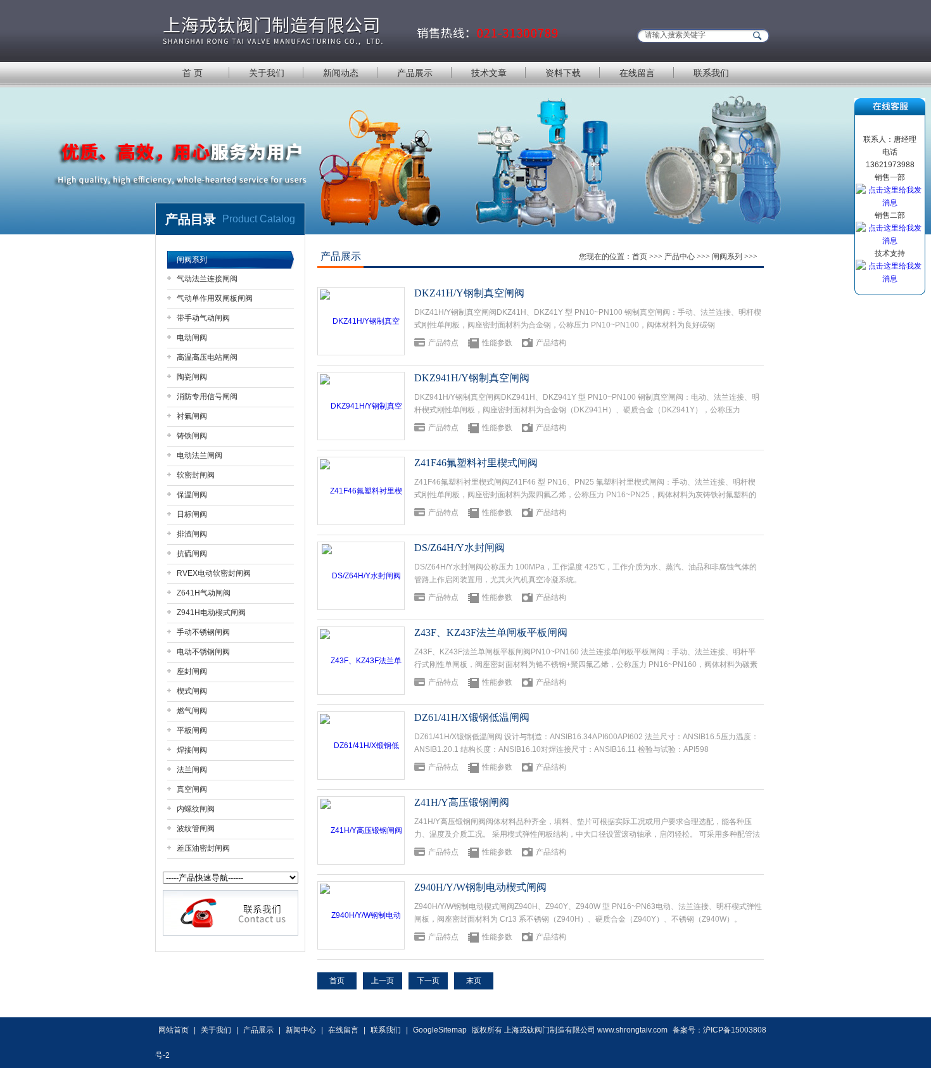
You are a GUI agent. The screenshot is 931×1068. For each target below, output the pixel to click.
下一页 (428, 980)
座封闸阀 (192, 671)
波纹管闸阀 (196, 828)
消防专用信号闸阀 (207, 396)
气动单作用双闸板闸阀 (215, 298)
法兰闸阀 (192, 769)
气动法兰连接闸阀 (207, 278)
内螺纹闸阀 (196, 808)
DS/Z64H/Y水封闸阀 (459, 547)
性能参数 (497, 342)
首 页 (192, 73)
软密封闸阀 (196, 475)
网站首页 (173, 1030)
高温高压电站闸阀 (207, 357)
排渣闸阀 (192, 534)
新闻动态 (340, 73)
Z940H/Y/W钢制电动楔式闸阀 (480, 887)
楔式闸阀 (192, 691)
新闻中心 (301, 1030)
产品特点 (443, 342)
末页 (473, 980)
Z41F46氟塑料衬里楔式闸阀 (476, 462)
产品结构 (551, 342)
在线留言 (637, 73)
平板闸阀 (192, 730)
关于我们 (266, 73)
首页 (639, 256)
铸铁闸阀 (192, 435)
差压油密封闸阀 (203, 848)
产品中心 (679, 256)
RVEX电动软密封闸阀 (214, 573)
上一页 (382, 980)
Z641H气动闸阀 (204, 592)
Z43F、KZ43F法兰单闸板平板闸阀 (490, 632)
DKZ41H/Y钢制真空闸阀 (469, 293)
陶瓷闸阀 (192, 376)
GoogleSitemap (440, 1030)
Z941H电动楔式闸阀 (211, 612)
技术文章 (489, 73)
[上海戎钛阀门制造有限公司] (361, 30)
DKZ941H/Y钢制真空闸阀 (471, 377)
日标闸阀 (192, 514)
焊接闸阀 (192, 750)
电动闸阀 (192, 337)
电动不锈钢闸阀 (203, 651)
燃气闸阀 (192, 710)
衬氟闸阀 (192, 416)
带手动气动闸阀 (203, 318)
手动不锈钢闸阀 (203, 632)
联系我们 (711, 73)
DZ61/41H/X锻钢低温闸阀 (471, 717)
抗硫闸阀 (192, 553)
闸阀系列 (192, 259)
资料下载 (563, 73)
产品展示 (415, 73)
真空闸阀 (192, 789)
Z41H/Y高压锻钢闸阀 (461, 802)
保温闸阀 (192, 494)
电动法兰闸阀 (199, 455)
